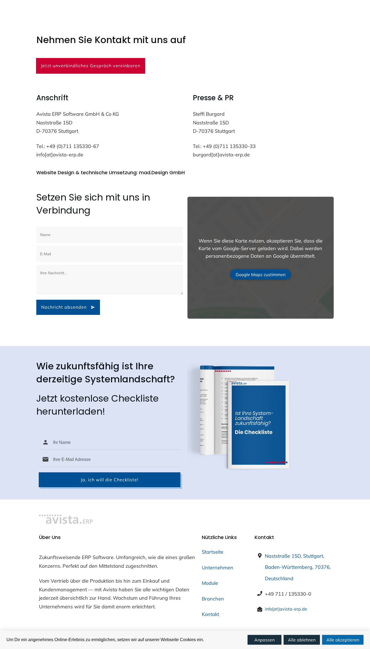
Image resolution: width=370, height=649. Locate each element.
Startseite (212, 552)
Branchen (213, 599)
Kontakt (210, 614)
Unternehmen (217, 567)
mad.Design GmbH (162, 172)
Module (210, 583)
